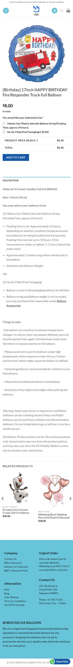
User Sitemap (11, 597)
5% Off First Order (14, 605)
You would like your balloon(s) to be (23, 117)
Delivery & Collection (16, 566)
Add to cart (16, 157)
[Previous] (3, 506)
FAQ (6, 589)
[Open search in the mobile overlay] (62, 10)
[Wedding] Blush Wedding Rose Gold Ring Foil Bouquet (54, 516)
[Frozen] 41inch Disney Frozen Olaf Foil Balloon (16, 511)
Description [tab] (10, 180)
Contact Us (10, 559)
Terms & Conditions (15, 601)
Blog (6, 593)
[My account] (54, 11)
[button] (6, 11)
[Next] (70, 506)
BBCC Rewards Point (16, 570)
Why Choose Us (13, 562)
